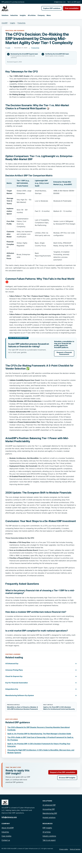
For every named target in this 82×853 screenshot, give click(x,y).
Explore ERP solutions (51, 8)
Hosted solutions (49, 817)
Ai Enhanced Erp (41, 664)
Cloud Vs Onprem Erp (41, 676)
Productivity (21, 23)
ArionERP (5, 23)
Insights (23, 15)
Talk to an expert (49, 840)
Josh (8, 48)
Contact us (6, 840)
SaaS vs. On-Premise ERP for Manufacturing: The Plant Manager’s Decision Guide (39, 734)
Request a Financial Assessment (64, 353)
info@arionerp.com (60, 2)
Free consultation (72, 8)
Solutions (5, 15)
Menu (49, 15)
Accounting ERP (49, 809)
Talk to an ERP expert (73, 2)
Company (41, 15)
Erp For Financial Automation (41, 683)
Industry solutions (49, 836)
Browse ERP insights (67, 778)
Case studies (6, 836)
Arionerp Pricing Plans (41, 670)
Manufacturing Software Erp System (41, 695)
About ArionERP (8, 828)
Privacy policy (63, 849)
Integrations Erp (41, 689)
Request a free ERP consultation (62, 772)
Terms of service (75, 849)
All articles (32, 15)
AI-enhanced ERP (49, 805)
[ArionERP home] (5, 8)
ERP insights (47, 828)
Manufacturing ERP (50, 813)
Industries (14, 15)
